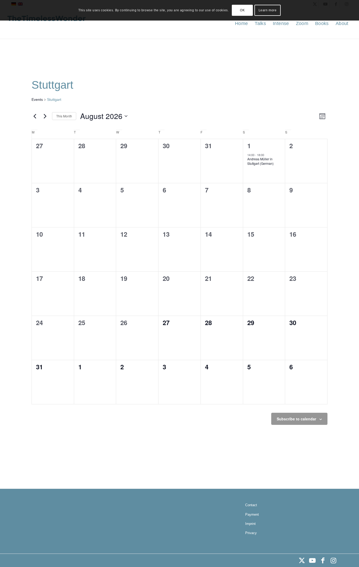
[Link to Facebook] (323, 560)
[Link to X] (302, 560)
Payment (252, 514)
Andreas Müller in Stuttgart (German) (260, 161)
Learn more (268, 10)
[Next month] (45, 116)
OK (242, 10)
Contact (251, 505)
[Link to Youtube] (312, 560)
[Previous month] (35, 116)
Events (37, 99)
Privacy (251, 533)
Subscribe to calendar (296, 418)
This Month (64, 116)
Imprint (250, 524)
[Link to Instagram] (333, 560)
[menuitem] (241, 23)
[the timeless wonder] (46, 23)
